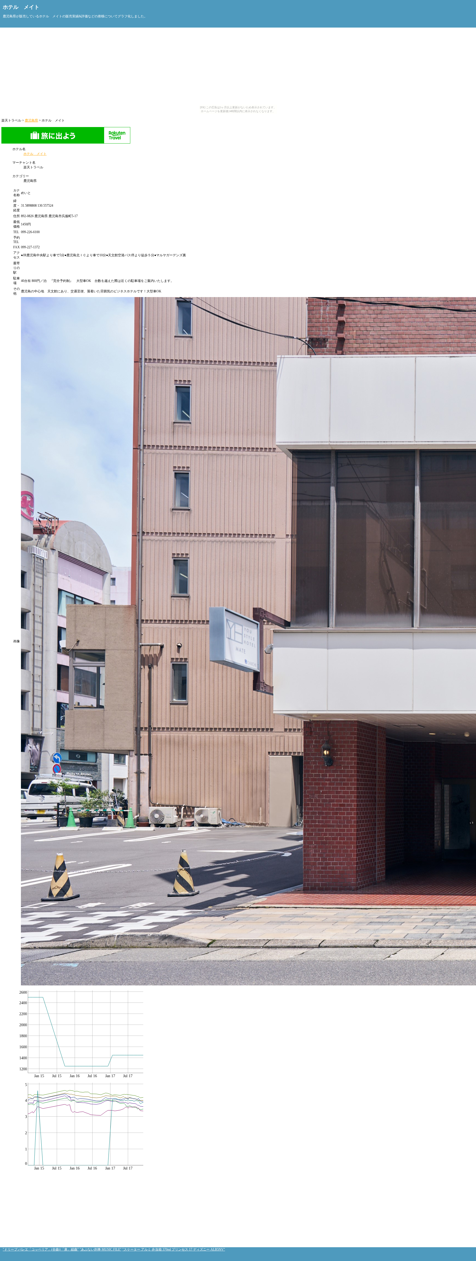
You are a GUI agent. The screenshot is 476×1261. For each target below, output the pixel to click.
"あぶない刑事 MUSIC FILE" (100, 1249)
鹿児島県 (31, 120)
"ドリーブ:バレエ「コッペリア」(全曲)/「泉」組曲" (41, 1249)
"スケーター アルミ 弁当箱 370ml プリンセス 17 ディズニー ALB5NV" (173, 1249)
